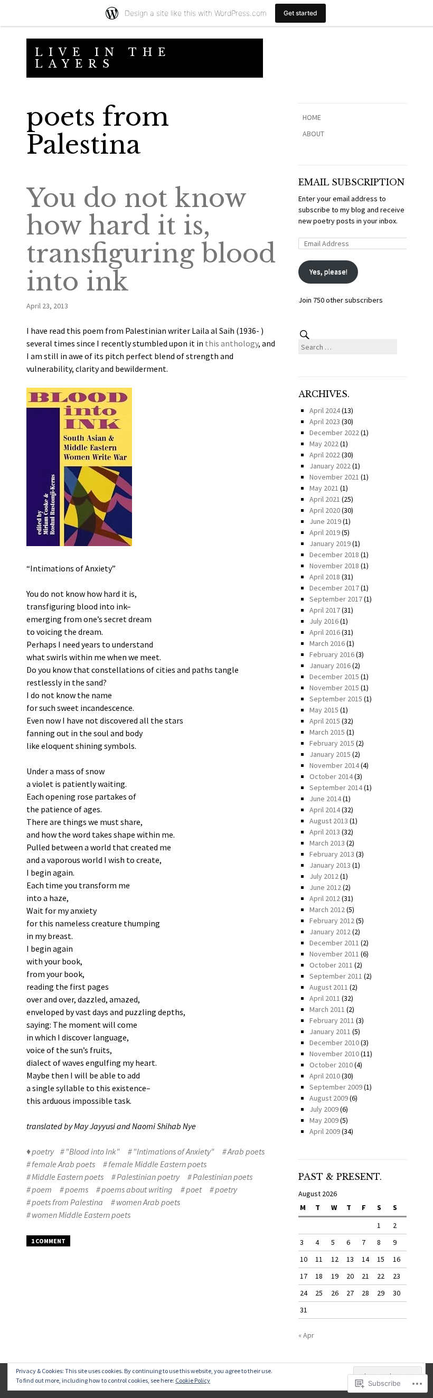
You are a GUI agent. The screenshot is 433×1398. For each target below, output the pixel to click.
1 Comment (48, 1241)
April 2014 (324, 809)
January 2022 (330, 466)
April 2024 (324, 410)
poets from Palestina (67, 1202)
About (313, 133)
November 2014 (334, 765)
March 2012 (327, 909)
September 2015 (335, 698)
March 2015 (327, 732)
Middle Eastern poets (67, 1176)
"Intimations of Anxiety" (173, 1151)
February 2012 (331, 920)
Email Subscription (351, 182)
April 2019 (324, 532)
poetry (43, 1151)
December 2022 (334, 432)
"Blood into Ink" (92, 1151)
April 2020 (324, 510)
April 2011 (324, 998)
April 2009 (324, 1131)
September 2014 (335, 787)
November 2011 (334, 954)
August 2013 (328, 820)
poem (42, 1189)
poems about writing (137, 1189)
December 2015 (334, 676)
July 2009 (323, 1109)
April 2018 (324, 576)
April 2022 (324, 454)
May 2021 (323, 488)
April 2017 (324, 610)
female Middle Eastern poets (157, 1164)
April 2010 (324, 1076)
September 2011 (335, 976)
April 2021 (324, 499)
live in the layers (103, 58)
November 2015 (334, 687)
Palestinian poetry (148, 1176)
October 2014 (331, 776)
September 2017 (335, 599)
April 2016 (324, 632)
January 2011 (330, 1031)
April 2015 (324, 721)
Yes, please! (328, 271)
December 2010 (334, 1042)
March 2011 (327, 1009)
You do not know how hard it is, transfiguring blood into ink (151, 239)
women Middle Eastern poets (81, 1214)
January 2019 (330, 543)
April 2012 (324, 898)
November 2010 (334, 1053)
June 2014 (325, 798)
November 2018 (334, 565)
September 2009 (335, 1087)
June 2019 (325, 521)
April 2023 (324, 421)
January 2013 (330, 865)
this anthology (231, 343)
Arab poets (246, 1151)
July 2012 (323, 876)
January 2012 (330, 931)
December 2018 (334, 554)
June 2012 (325, 887)
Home (312, 117)
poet (194, 1189)
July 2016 (323, 621)
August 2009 (328, 1098)
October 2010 (331, 1064)
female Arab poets (63, 1164)
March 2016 (327, 643)
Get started (300, 13)
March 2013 (327, 843)
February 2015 (331, 743)
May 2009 (323, 1120)
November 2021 (334, 477)
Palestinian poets (222, 1176)
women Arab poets (148, 1202)
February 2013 (331, 854)
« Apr (306, 1335)
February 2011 (331, 1020)
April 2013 (324, 832)
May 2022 (323, 443)
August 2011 (328, 987)
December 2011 (334, 942)
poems (76, 1189)
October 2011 (331, 965)
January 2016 (330, 665)
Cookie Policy (192, 1380)
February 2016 (331, 654)
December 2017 (334, 588)
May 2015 (323, 710)
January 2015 (330, 754)
